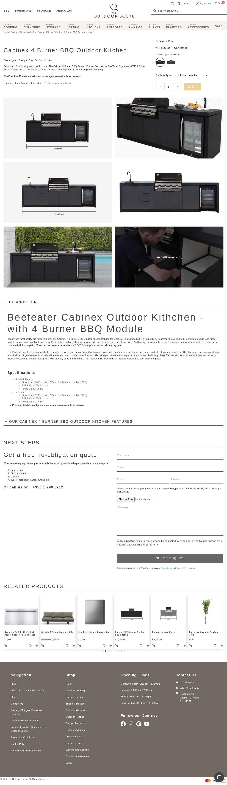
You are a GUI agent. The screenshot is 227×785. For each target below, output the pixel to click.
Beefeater (32, 317)
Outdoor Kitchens (19, 32)
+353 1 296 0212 (48, 487)
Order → (192, 86)
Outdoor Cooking (75, 690)
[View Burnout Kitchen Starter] (58, 612)
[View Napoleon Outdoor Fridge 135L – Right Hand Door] (205, 612)
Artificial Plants (74, 736)
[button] (6, 620)
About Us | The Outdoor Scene (28, 690)
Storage (44, 10)
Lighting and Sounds (77, 749)
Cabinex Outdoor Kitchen (41, 32)
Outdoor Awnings (75, 729)
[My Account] (197, 3)
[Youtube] (146, 724)
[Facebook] (123, 724)
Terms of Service (183, 568)
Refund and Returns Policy (26, 750)
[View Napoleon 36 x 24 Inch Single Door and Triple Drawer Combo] (168, 612)
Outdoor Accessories (77, 756)
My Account (205, 3)
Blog (13, 697)
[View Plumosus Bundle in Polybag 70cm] (95, 612)
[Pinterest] (139, 724)
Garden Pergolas (75, 723)
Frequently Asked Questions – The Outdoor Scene (30, 729)
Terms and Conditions (23, 737)
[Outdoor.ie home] (113, 11)
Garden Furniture (75, 697)
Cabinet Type (163, 75)
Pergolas (64, 10)
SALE (69, 762)
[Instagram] (131, 724)
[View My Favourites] (172, 4)
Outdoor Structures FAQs (25, 720)
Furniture (23, 10)
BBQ (7, 10)
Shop (13, 683)
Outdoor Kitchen (43, 60)
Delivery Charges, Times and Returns (27, 712)
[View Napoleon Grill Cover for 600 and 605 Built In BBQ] (132, 612)
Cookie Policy (18, 744)
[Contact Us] (179, 3)
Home (6, 32)
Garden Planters (75, 743)
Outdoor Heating (75, 716)
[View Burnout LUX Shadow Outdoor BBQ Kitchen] (21, 612)
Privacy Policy (166, 568)
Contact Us (187, 3)
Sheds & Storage (75, 703)
